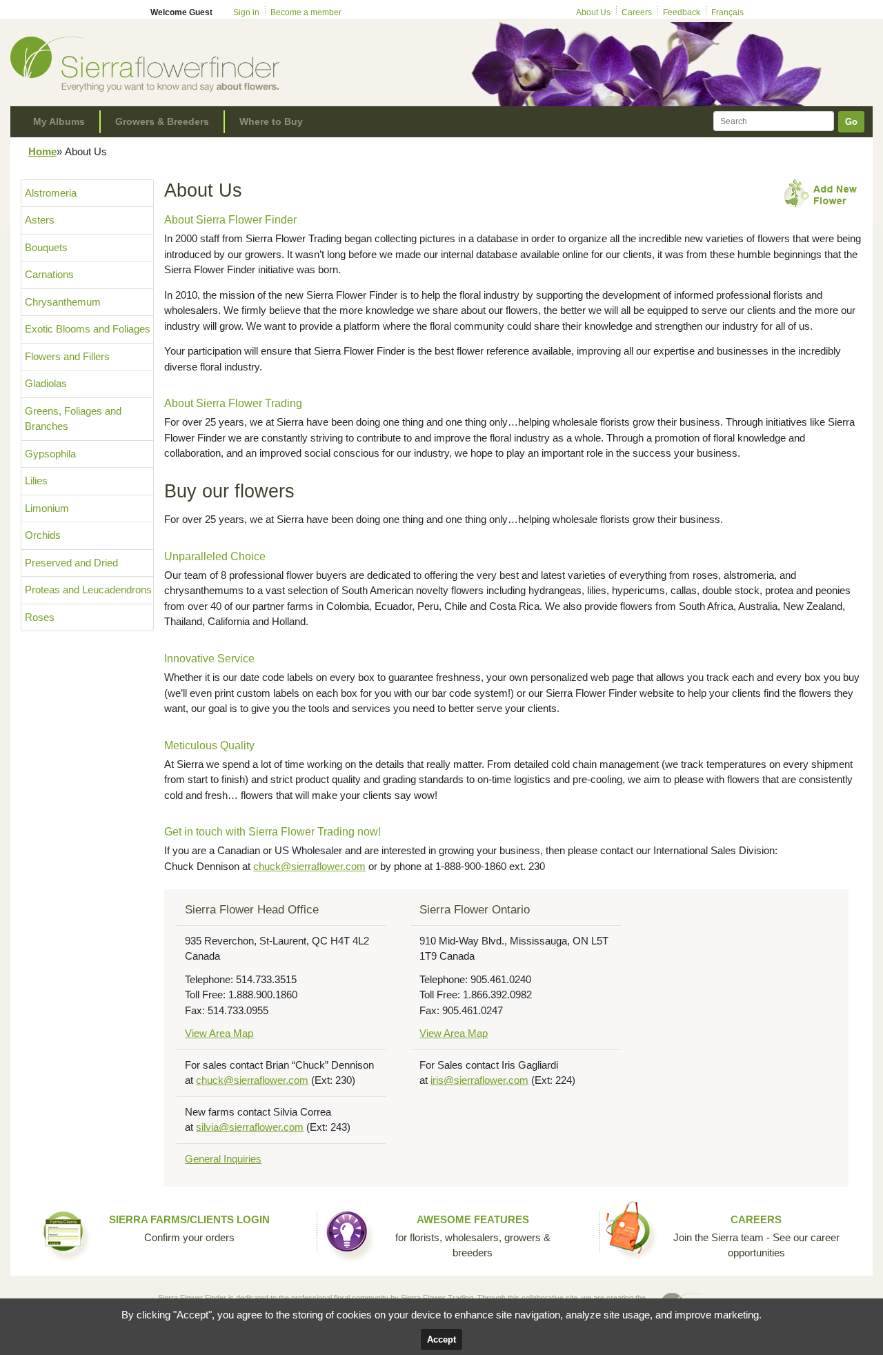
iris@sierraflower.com (479, 1080)
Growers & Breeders (162, 121)
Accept (441, 1339)
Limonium (47, 508)
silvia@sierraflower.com (250, 1127)
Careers (637, 12)
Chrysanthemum (63, 302)
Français (727, 12)
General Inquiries (223, 1159)
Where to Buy (271, 121)
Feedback (681, 12)
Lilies (36, 480)
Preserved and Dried (71, 562)
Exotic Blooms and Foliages (87, 329)
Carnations (49, 274)
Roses (39, 617)
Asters (39, 220)
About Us (593, 12)
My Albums (59, 121)
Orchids (43, 535)
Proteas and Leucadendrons (88, 589)
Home (42, 151)
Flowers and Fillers (67, 356)
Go (851, 122)
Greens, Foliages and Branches (73, 419)
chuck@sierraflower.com (309, 866)
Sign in (246, 12)
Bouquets (46, 247)
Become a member (305, 12)
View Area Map (219, 1033)
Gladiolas (46, 383)
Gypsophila (50, 453)
